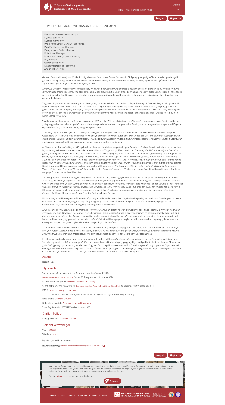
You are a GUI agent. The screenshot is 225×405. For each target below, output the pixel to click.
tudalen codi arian (63, 376)
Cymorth (94, 395)
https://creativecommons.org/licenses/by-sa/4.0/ (82, 345)
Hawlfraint (73, 395)
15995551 (52, 330)
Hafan (120, 9)
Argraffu (161, 18)
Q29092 (55, 334)
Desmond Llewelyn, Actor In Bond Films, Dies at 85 (98, 286)
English (176, 4)
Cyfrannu (114, 381)
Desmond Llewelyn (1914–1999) (62, 290)
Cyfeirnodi (176, 18)
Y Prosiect (84, 395)
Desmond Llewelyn (63, 298)
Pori (128, 9)
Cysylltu (104, 395)
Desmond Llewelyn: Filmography (77, 303)
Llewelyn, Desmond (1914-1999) (81, 281)
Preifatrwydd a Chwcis (56, 395)
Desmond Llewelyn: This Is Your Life (57, 277)
